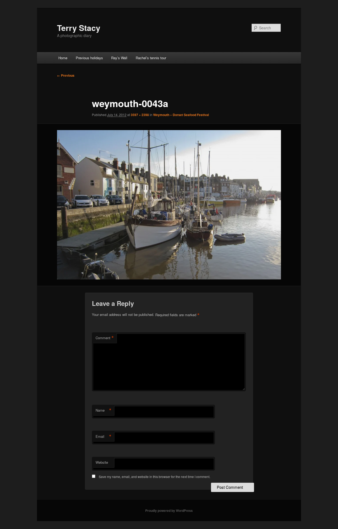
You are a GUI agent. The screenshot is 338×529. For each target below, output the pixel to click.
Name (103, 410)
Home (62, 57)
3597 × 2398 (140, 114)
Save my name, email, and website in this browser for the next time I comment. (154, 476)
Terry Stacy (78, 27)
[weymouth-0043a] (169, 204)
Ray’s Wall (119, 57)
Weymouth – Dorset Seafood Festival (181, 114)
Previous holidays (89, 57)
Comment (105, 338)
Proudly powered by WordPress (169, 510)
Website (102, 462)
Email (103, 436)
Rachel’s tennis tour (151, 57)
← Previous (65, 75)
